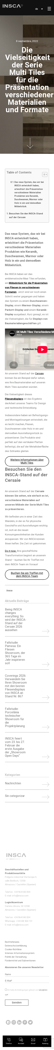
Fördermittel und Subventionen (20, 960)
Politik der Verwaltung (16, 957)
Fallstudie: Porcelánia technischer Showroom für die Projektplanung (15, 717)
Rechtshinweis (12, 942)
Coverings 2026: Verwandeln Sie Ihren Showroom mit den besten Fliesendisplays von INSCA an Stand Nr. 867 (16, 686)
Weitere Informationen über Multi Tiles (27, 461)
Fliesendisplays (14, 398)
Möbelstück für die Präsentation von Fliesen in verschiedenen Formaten (26, 287)
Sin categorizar (15, 796)
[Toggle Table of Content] (43, 174)
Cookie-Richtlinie (13, 949)
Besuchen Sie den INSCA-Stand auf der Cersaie (26, 215)
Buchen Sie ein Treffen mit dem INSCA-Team (27, 574)
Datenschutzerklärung (16, 945)
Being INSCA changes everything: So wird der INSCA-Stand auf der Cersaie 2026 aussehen (15, 620)
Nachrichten (13, 783)
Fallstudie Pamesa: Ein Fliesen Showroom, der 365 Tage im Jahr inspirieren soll (15, 653)
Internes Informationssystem (19, 953)
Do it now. (11, 550)
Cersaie (39, 373)
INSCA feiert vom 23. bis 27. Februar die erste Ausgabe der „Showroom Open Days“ (15, 747)
